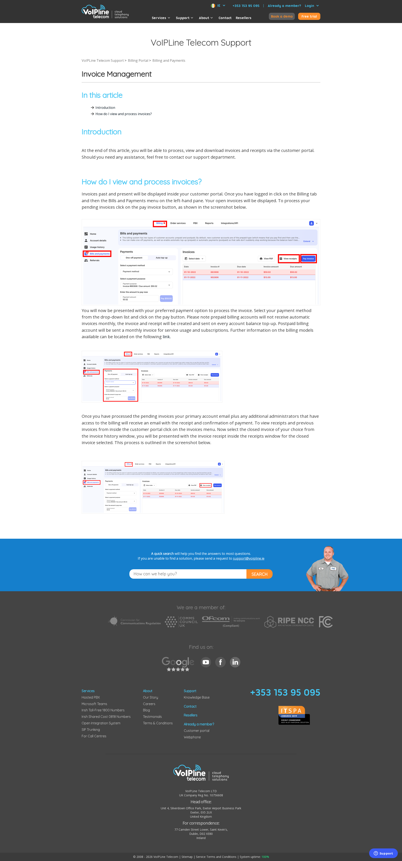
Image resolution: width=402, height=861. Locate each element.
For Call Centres (94, 736)
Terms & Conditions (158, 723)
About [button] (204, 18)
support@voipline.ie (248, 558)
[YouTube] (205, 662)
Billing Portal (138, 60)
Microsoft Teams (94, 704)
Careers (149, 704)
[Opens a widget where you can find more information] (383, 853)
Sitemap (187, 857)
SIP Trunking (91, 729)
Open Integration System (101, 723)
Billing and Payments (168, 60)
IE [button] (218, 5)
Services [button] (159, 18)
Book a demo (282, 16)
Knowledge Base (197, 697)
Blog (146, 710)
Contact (225, 18)
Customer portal (196, 731)
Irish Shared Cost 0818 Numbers (106, 717)
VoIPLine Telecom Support (103, 60)
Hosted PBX (91, 697)
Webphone (192, 737)
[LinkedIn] (235, 662)
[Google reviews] (179, 666)
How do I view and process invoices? (123, 114)
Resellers (243, 18)
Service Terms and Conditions (216, 857)
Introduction (105, 107)
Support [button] (182, 18)
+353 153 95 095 (246, 6)
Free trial (309, 16)
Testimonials (152, 717)
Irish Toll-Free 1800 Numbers (103, 710)
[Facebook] (220, 662)
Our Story (150, 697)
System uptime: (254, 857)
